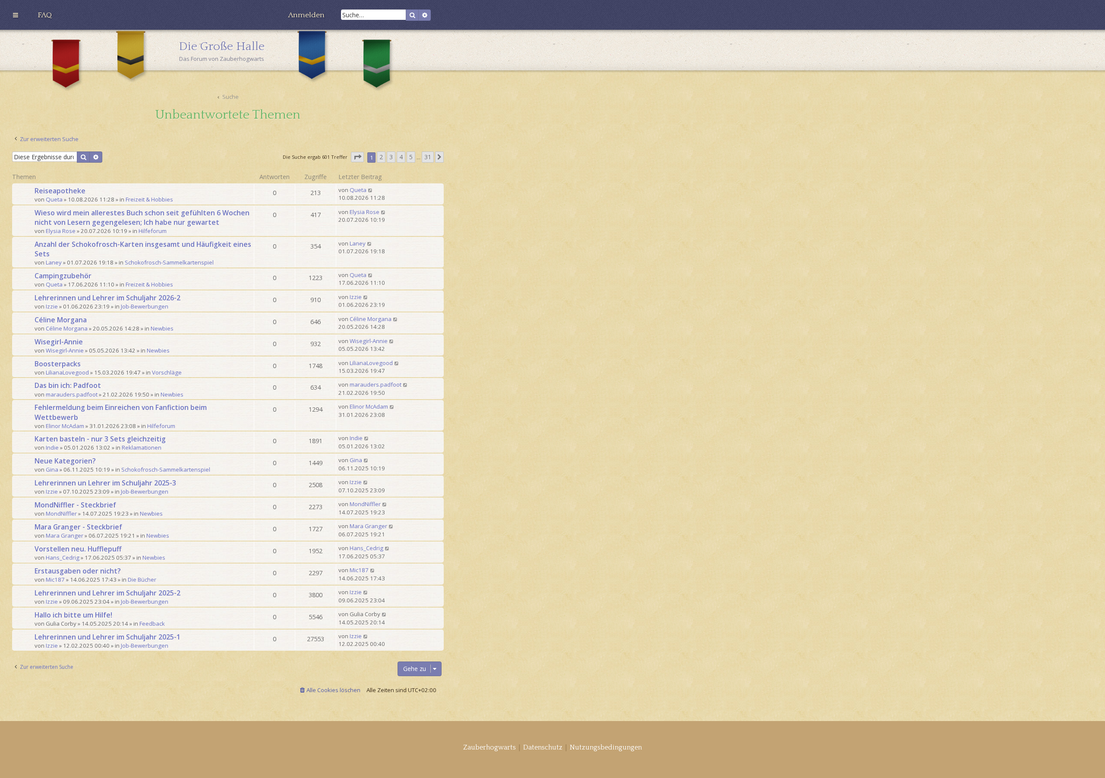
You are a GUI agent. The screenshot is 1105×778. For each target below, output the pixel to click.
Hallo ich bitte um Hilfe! (73, 615)
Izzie (52, 306)
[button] (357, 157)
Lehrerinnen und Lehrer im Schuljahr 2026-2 (107, 297)
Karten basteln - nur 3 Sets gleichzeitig (100, 439)
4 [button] (401, 157)
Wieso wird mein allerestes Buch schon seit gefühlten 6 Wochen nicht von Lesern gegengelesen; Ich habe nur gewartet (142, 217)
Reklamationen (141, 447)
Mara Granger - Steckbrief (78, 527)
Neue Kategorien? (65, 461)
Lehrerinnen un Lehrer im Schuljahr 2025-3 (105, 483)
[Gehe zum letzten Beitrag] (370, 190)
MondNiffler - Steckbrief (75, 505)
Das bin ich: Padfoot (68, 385)
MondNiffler (61, 513)
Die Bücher (142, 579)
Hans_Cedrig (62, 557)
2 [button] (381, 157)
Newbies (162, 328)
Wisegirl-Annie (59, 341)
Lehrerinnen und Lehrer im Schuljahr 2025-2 (107, 593)
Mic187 (55, 579)
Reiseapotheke (60, 190)
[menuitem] (45, 15)
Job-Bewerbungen (144, 306)
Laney (54, 262)
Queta (54, 199)
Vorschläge (167, 372)
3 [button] (391, 157)
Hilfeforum (153, 231)
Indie (52, 447)
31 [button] (427, 157)
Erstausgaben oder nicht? (78, 571)
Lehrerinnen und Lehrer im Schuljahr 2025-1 (107, 637)
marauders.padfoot (72, 394)
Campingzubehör (63, 275)
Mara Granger (64, 535)
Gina (52, 469)
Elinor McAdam (65, 426)
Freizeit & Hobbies (149, 199)
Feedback (152, 623)
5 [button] (411, 157)
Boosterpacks (58, 364)
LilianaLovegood (67, 372)
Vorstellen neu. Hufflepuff (78, 549)
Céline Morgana (61, 319)
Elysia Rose (61, 231)
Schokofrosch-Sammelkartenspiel (169, 262)
